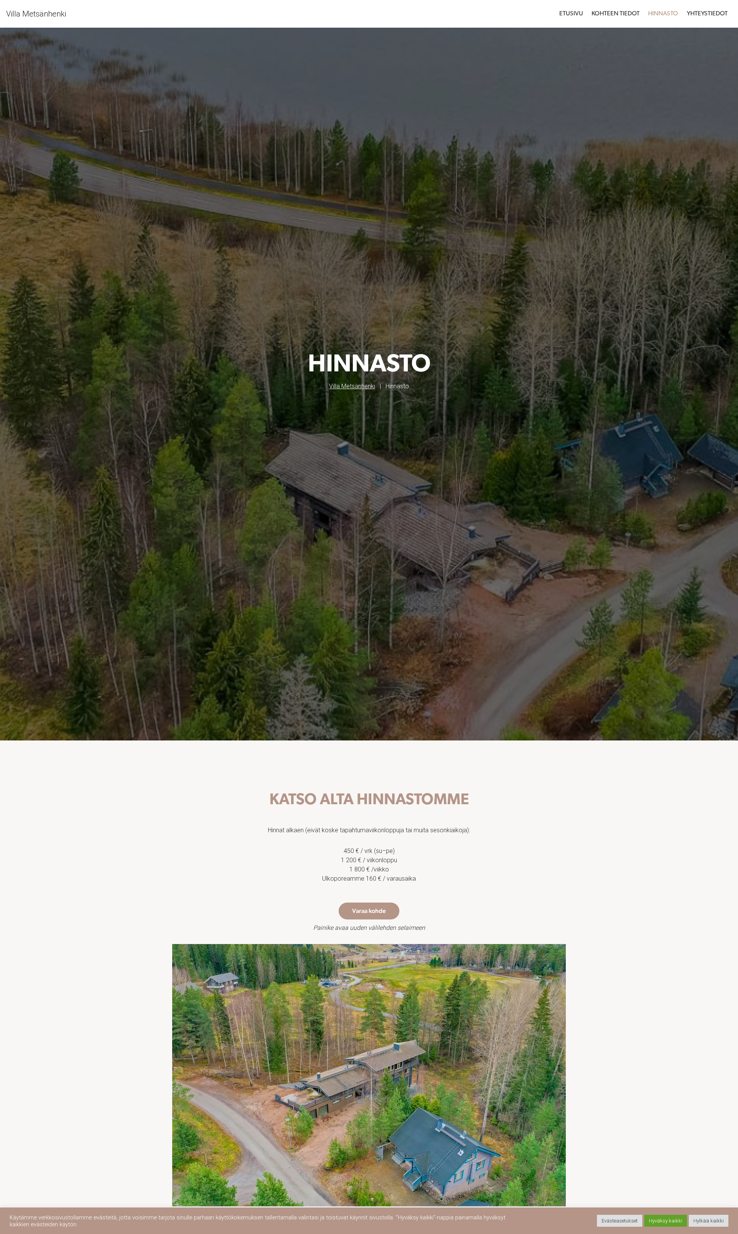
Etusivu (571, 14)
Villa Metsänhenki (36, 13)
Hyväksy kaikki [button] (665, 1221)
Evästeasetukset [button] (620, 1221)
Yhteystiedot (707, 14)
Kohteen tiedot (616, 14)
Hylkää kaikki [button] (708, 1221)
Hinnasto (663, 14)
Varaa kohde (369, 910)
